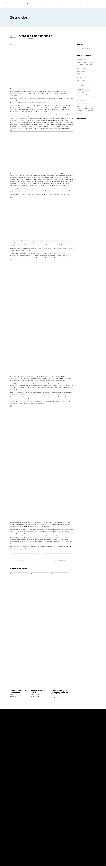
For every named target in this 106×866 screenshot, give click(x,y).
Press (12, 728)
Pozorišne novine (16, 726)
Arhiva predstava (38, 726)
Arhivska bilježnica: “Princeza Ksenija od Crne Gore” (59, 692)
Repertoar (14, 724)
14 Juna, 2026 (81, 77)
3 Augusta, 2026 (82, 59)
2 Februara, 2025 (55, 696)
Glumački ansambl (38, 731)
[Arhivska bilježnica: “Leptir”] (40, 630)
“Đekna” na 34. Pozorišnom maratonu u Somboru (86, 83)
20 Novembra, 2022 (13, 37)
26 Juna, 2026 (14, 694)
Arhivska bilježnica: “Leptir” (38, 691)
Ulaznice (57, 721)
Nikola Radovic (16, 696)
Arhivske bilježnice (26, 38)
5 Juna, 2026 (81, 100)
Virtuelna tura (59, 724)
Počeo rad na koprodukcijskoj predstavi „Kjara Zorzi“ (86, 95)
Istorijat (35, 724)
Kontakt (57, 731)
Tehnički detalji (37, 728)
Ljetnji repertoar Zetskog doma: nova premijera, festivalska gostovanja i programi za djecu (86, 108)
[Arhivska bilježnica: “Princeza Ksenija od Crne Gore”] (60, 630)
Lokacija (57, 728)
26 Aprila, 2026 (35, 694)
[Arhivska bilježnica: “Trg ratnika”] (19, 630)
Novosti (13, 721)
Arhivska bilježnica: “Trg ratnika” (18, 691)
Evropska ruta (59, 726)
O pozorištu (36, 721)
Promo (12, 731)
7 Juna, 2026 (81, 89)
